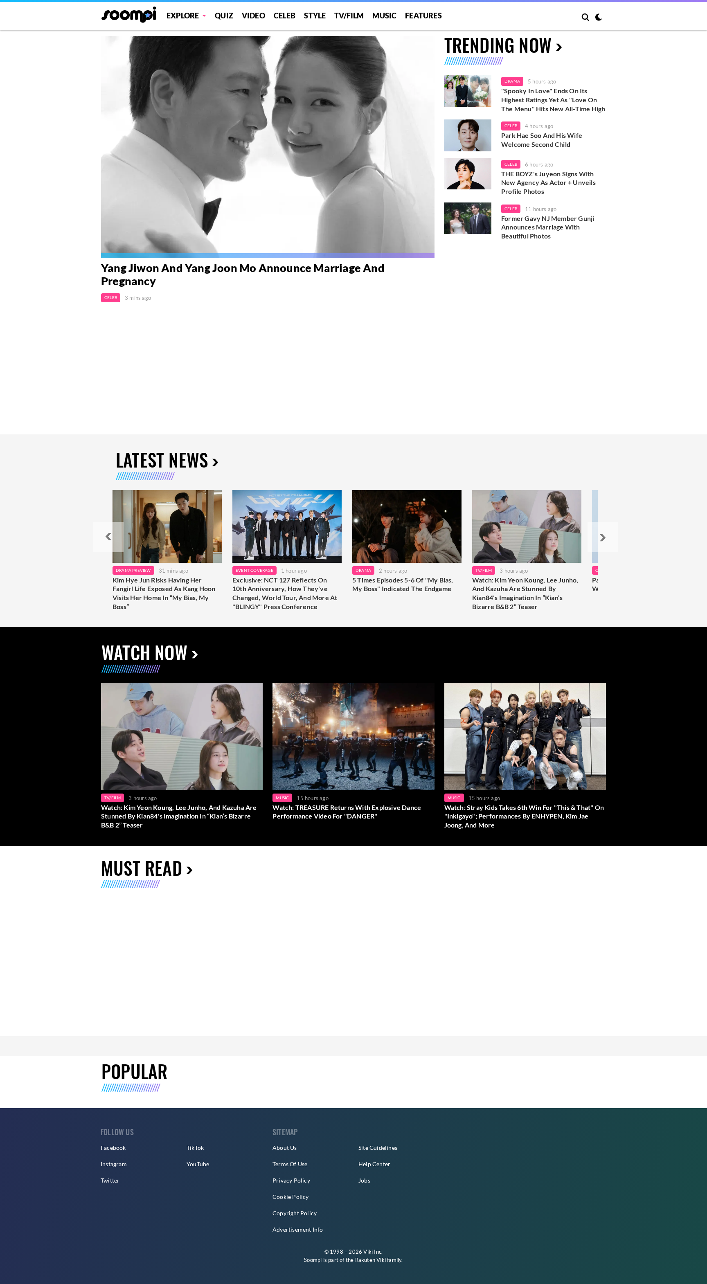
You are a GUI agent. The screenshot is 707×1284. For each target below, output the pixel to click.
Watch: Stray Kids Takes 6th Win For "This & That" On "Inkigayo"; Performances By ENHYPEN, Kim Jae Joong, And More (524, 816)
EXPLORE (183, 15)
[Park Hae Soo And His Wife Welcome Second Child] (467, 135)
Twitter (110, 1180)
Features (423, 15)
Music (384, 15)
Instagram (114, 1163)
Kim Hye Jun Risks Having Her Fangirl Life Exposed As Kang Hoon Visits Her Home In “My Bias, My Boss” (164, 593)
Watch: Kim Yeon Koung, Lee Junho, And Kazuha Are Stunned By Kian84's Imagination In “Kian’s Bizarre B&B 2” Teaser (525, 593)
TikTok (195, 1147)
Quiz (224, 15)
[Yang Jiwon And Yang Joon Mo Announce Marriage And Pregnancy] (268, 147)
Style (315, 15)
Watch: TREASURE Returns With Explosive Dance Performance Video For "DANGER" (346, 811)
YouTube (198, 1163)
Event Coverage (254, 570)
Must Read (141, 868)
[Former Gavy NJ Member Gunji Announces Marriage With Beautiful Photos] (467, 218)
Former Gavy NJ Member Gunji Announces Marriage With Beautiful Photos (547, 227)
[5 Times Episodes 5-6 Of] (407, 526)
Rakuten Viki (370, 1260)
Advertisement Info (297, 1229)
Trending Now (498, 44)
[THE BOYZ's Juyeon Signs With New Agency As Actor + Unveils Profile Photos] (467, 174)
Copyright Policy (294, 1213)
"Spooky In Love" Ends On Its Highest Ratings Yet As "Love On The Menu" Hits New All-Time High (553, 99)
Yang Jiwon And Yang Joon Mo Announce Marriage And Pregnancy (243, 274)
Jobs (364, 1180)
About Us (284, 1147)
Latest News (162, 459)
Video (253, 15)
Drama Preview (133, 570)
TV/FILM (349, 15)
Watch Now (144, 652)
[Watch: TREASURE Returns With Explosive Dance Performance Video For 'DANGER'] (353, 736)
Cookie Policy (290, 1196)
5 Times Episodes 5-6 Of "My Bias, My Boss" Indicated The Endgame (402, 584)
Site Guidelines (377, 1147)
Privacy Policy (291, 1180)
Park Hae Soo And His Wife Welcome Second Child (541, 139)
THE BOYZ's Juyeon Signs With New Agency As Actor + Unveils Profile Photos (548, 182)
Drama (512, 81)
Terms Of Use (289, 1163)
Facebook (113, 1147)
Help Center (374, 1163)
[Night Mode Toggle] (598, 18)
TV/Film (483, 570)
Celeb (285, 15)
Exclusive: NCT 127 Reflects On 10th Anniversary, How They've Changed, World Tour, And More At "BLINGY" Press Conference (284, 593)
